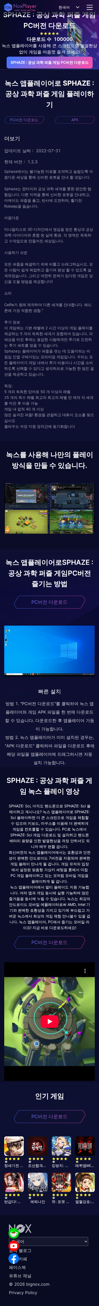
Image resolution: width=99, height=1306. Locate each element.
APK (74, 119)
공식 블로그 (20, 1250)
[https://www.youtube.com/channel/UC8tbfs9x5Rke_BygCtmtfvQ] (13, 1246)
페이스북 (17, 1267)
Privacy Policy (23, 1292)
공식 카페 (18, 1258)
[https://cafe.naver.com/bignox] (13, 1233)
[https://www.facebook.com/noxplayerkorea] (13, 1258)
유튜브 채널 (20, 1275)
